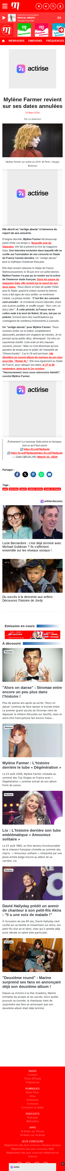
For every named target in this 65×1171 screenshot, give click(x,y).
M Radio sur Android (32, 1135)
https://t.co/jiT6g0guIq (37, 449)
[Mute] (59, 17)
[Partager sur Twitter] (24, 476)
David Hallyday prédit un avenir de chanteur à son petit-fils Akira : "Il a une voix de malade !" (31, 910)
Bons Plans (32, 1092)
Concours (32, 1103)
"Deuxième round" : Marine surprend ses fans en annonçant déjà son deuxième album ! (31, 982)
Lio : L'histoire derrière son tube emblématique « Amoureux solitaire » (31, 834)
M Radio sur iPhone (32, 1131)
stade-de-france (52, 489)
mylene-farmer (35, 489)
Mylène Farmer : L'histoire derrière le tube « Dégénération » (31, 765)
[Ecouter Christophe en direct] (32, 634)
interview (13, 489)
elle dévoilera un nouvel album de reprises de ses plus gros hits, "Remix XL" (32, 357)
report (23, 489)
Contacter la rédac (32, 1107)
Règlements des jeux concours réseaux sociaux (32, 1145)
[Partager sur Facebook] (16, 476)
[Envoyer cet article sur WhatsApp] (40, 476)
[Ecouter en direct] (46, 6)
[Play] (4, 18)
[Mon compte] (60, 6)
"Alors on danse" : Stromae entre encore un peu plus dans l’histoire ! (32, 691)
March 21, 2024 (47, 456)
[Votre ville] (39, 6)
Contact (32, 1074)
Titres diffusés (32, 1078)
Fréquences (32, 1082)
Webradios (16, 40)
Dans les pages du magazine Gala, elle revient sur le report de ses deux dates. (30, 283)
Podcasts (32, 1117)
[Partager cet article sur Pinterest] (32, 476)
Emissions (35, 40)
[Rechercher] (53, 6)
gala (5, 489)
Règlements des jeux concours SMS (32, 1148)
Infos (32, 1096)
